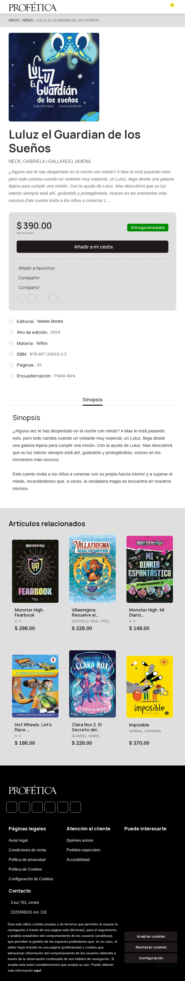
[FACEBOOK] (24, 807)
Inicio (14, 20)
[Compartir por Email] (52, 298)
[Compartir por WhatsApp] (42, 298)
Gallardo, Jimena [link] (69, 161)
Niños (27, 20)
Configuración (151, 958)
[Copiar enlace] (63, 298)
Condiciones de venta (27, 850)
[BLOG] (62, 807)
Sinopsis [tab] (93, 399)
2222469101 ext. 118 (28, 912)
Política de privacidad (27, 860)
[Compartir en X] (31, 298)
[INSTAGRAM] (50, 807)
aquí (37, 970)
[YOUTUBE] (75, 807)
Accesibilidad (78, 860)
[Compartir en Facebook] (21, 298)
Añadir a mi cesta (93, 246)
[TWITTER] (37, 807)
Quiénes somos (79, 840)
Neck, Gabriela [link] (27, 161)
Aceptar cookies (151, 936)
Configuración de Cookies (31, 879)
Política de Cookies (25, 869)
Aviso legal (18, 840)
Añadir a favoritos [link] (37, 268)
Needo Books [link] (50, 321)
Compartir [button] (29, 278)
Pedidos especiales (83, 850)
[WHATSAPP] (11, 807)
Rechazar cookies (151, 947)
